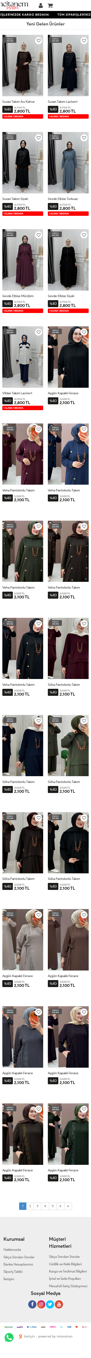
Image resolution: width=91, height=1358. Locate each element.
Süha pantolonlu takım (64, 685)
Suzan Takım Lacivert (62, 102)
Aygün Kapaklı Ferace (63, 393)
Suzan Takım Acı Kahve (18, 102)
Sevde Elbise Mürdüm (18, 296)
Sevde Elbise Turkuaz (63, 199)
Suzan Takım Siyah (15, 199)
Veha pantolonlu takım (18, 490)
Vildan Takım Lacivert (17, 393)
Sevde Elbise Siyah (61, 296)
